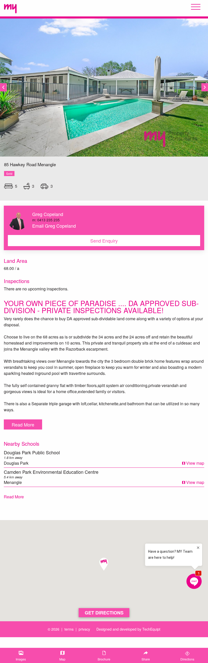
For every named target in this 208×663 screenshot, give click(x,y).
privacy (84, 629)
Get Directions (104, 612)
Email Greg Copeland (54, 225)
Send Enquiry (104, 240)
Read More (23, 424)
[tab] (21, 655)
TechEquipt (151, 629)
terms (69, 629)
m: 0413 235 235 (46, 219)
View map (194, 463)
